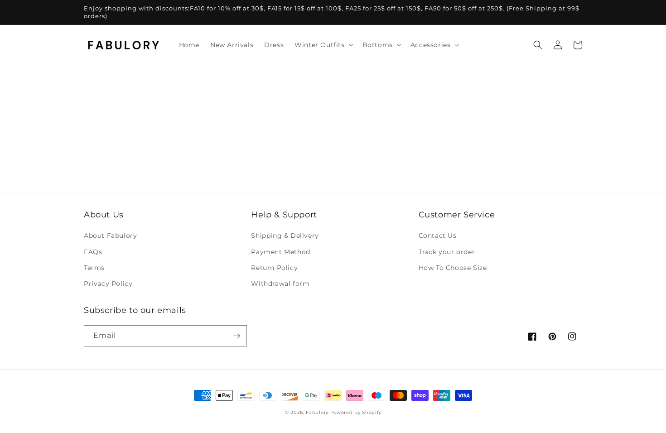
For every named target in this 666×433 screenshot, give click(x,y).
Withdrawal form (280, 283)
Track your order (447, 252)
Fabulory (317, 412)
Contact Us (438, 235)
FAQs (93, 252)
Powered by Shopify (355, 412)
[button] (323, 44)
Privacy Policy (108, 283)
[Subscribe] (236, 335)
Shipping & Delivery (285, 235)
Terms (94, 268)
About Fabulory (110, 235)
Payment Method (280, 252)
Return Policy (274, 268)
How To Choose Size (453, 268)
